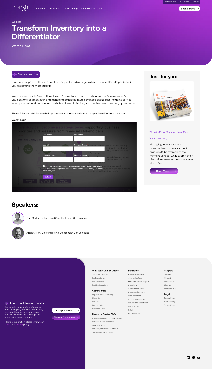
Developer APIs (170, 289)
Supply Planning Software (102, 332)
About (102, 8)
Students (95, 298)
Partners (95, 302)
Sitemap (167, 285)
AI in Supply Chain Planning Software (107, 318)
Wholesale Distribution (137, 313)
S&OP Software (98, 325)
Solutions (40, 8)
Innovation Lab (98, 282)
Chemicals (132, 285)
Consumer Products (136, 292)
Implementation (98, 278)
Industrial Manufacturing (138, 303)
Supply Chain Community (102, 295)
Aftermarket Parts (135, 278)
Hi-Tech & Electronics (136, 299)
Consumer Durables (136, 289)
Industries (54, 8)
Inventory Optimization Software (105, 329)
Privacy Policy (169, 298)
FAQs (75, 8)
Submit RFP (169, 282)
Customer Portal (98, 309)
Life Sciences (133, 306)
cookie (8, 325)
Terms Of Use (169, 305)
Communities (88, 8)
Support (167, 274)
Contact (167, 278)
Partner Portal (97, 305)
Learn (66, 8)
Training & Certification (101, 274)
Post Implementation (100, 285)
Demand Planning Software (103, 322)
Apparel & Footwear (136, 274)
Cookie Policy (169, 302)
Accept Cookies (64, 310)
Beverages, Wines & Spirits (138, 282)
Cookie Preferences (64, 316)
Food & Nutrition (134, 296)
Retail (130, 310)
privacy (19, 325)
